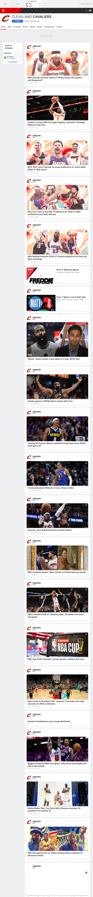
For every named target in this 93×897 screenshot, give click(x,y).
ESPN (13, 10)
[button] (86, 11)
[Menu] (3, 10)
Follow (17, 21)
